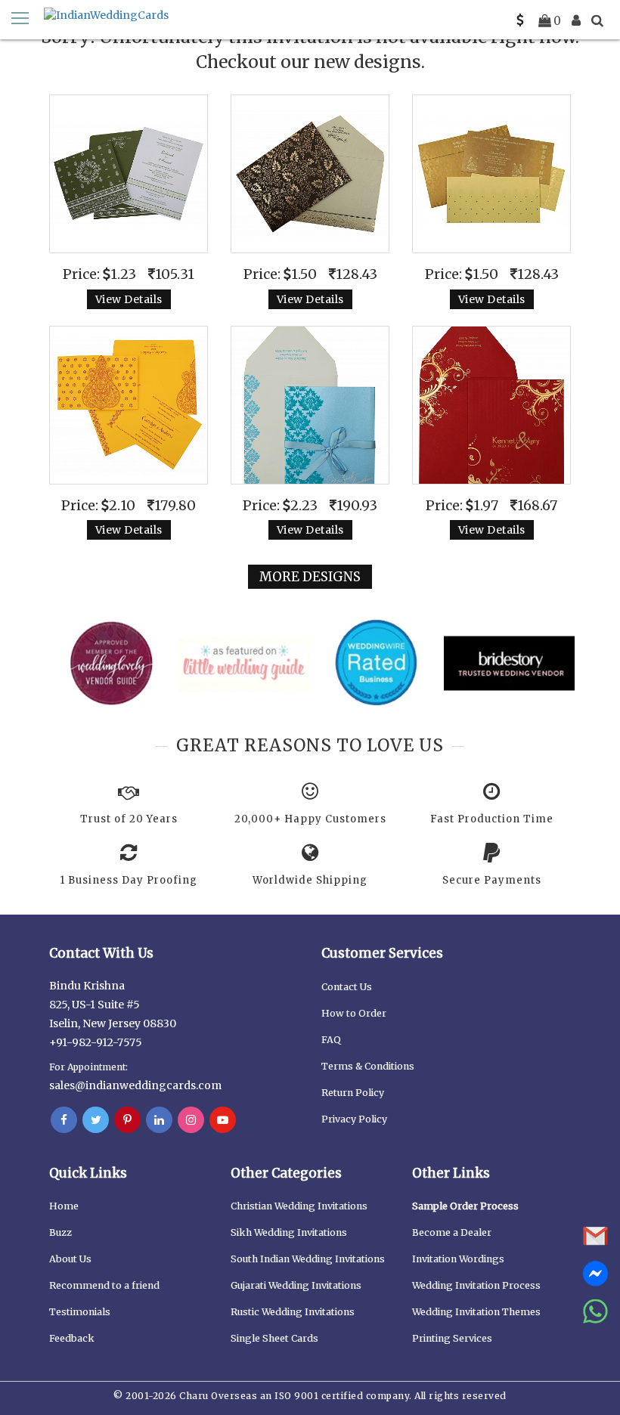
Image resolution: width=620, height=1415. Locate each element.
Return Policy (352, 1092)
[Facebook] (64, 1120)
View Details (129, 299)
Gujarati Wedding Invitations (296, 1285)
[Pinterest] (127, 1120)
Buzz (60, 1232)
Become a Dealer (451, 1232)
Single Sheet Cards (274, 1338)
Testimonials (79, 1311)
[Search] (597, 20)
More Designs (310, 576)
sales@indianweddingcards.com (135, 1085)
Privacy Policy (354, 1119)
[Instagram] (191, 1120)
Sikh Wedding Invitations (289, 1232)
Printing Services (452, 1338)
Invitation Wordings (458, 1259)
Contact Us (346, 986)
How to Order (353, 1013)
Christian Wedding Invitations (299, 1206)
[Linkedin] (159, 1120)
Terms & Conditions (367, 1066)
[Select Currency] (520, 20)
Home (64, 1206)
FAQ (331, 1039)
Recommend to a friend (104, 1285)
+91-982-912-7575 (95, 1042)
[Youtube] (222, 1120)
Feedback (72, 1338)
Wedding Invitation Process (476, 1285)
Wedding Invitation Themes (476, 1311)
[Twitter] (95, 1120)
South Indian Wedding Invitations (308, 1259)
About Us (70, 1259)
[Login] (576, 20)
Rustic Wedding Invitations (293, 1311)
